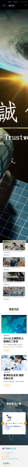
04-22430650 (7, 454)
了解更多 (14, 129)
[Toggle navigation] (26, 5)
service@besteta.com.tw (9, 452)
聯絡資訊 (16, 1)
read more (6, 254)
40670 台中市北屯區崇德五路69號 (11, 458)
